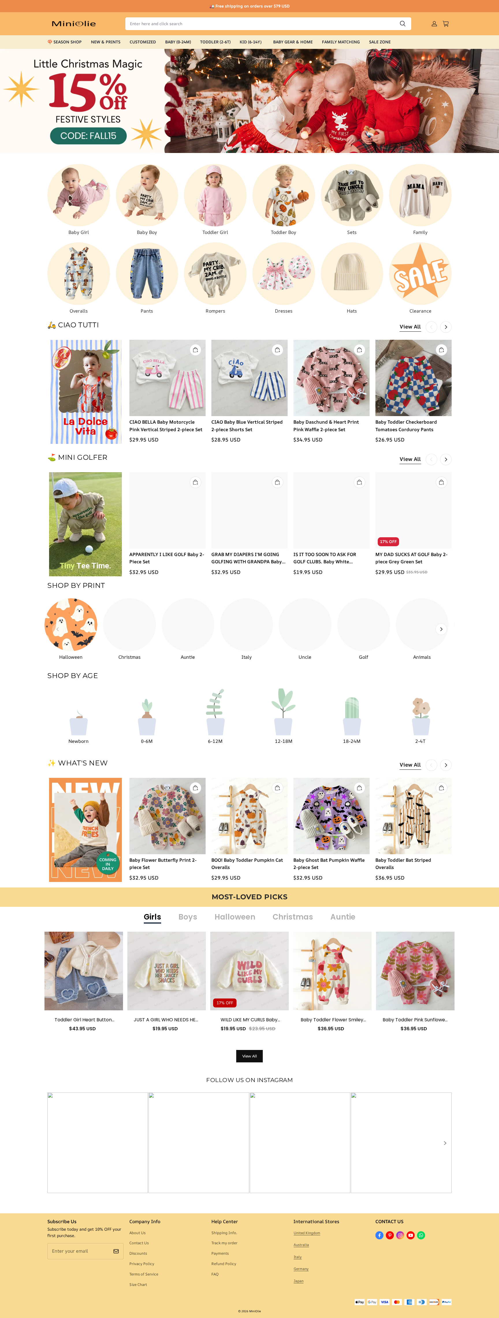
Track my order (224, 1242)
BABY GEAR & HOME (293, 42)
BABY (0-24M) (178, 42)
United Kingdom (307, 1232)
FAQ (215, 1274)
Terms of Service (143, 1274)
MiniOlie (255, 1311)
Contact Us (139, 1242)
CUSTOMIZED (143, 42)
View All (410, 326)
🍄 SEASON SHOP (64, 42)
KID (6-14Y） (252, 42)
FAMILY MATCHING (341, 42)
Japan (299, 1280)
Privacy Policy (141, 1263)
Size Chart (138, 1284)
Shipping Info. (224, 1232)
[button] (444, 1143)
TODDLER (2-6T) (215, 42)
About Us (137, 1232)
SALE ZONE (380, 42)
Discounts (138, 1253)
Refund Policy (223, 1263)
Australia (301, 1244)
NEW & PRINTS (105, 42)
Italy (298, 1256)
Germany (301, 1268)
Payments (220, 1253)
